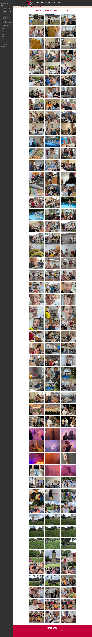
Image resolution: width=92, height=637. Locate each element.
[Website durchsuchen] (24, 3)
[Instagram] (54, 628)
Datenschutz (76, 631)
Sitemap (71, 633)
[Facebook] (51, 628)
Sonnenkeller (4, 44)
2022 (3, 31)
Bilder (48, 3)
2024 (3, 28)
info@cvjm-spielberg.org (27, 634)
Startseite (22, 6)
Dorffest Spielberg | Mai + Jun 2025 (6, 17)
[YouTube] (56, 628)
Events (53, 3)
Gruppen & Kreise (40, 3)
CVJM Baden (55, 634)
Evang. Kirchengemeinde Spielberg (59, 631)
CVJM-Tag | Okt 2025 (6, 8)
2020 (3, 34)
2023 (3, 30)
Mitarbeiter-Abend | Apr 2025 (6, 21)
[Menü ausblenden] (1, 1)
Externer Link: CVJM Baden (5, 48)
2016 (3, 41)
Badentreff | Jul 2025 (6, 14)
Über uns (58, 3)
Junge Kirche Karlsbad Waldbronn (59, 633)
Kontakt (71, 630)
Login (71, 634)
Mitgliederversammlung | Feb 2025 (7, 23)
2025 (28, 6)
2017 (3, 39)
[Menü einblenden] (21, 3)
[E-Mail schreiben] (48, 628)
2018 (3, 37)
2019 (3, 36)
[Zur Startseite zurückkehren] (29, 1)
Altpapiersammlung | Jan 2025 (7, 26)
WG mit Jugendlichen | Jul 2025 (7, 11)
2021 (3, 33)
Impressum (72, 631)
